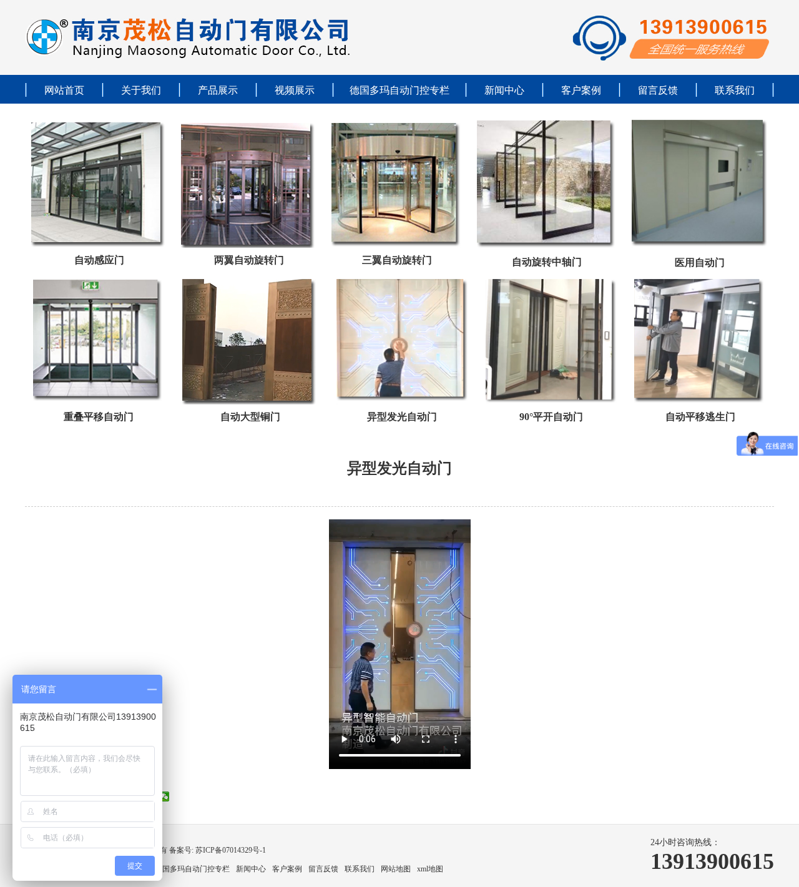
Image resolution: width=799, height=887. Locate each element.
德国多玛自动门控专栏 (399, 90)
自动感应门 (99, 260)
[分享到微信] (164, 796)
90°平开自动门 (551, 416)
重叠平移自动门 (99, 416)
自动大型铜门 (250, 416)
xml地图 (430, 869)
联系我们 (735, 90)
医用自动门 (700, 262)
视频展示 (295, 90)
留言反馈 (658, 90)
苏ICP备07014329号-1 (230, 850)
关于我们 (141, 90)
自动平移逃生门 (700, 416)
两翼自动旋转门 (249, 260)
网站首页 (64, 90)
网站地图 (396, 869)
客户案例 (581, 90)
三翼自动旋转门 (397, 260)
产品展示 (218, 90)
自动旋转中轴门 (547, 262)
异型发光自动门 (402, 416)
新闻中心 (504, 90)
